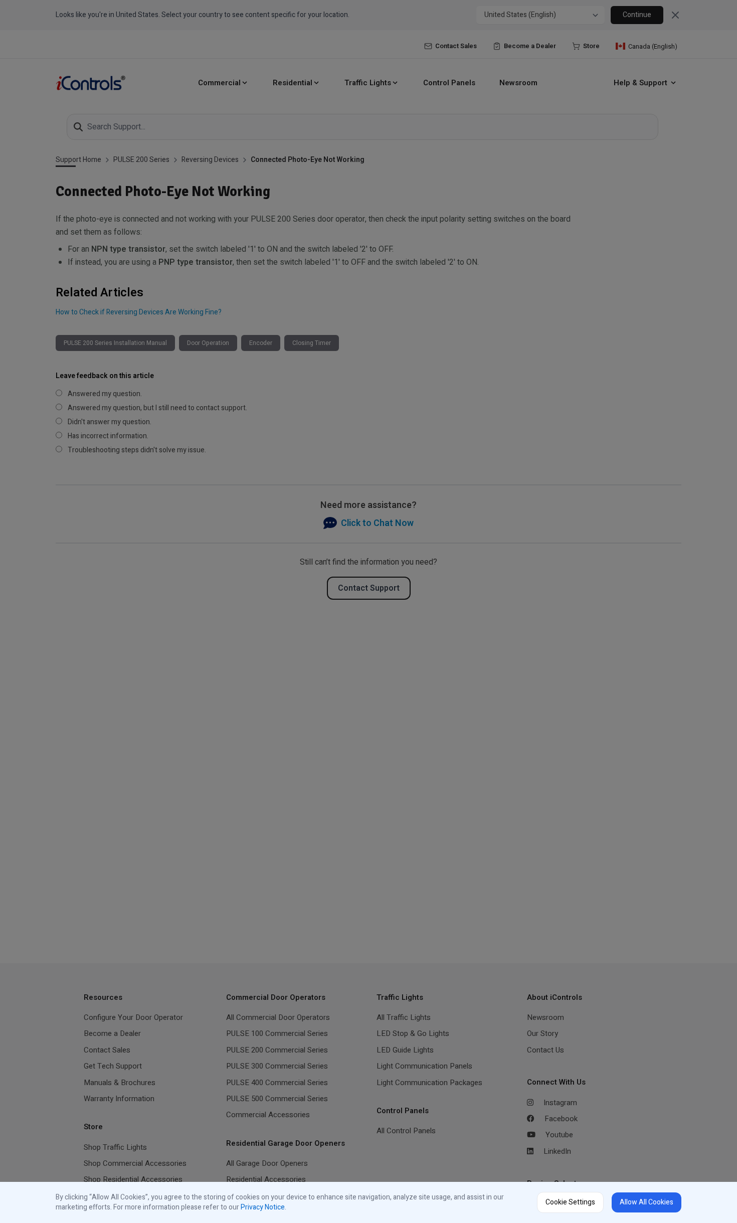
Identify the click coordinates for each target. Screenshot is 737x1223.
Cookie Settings (570, 1202)
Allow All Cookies (646, 1202)
